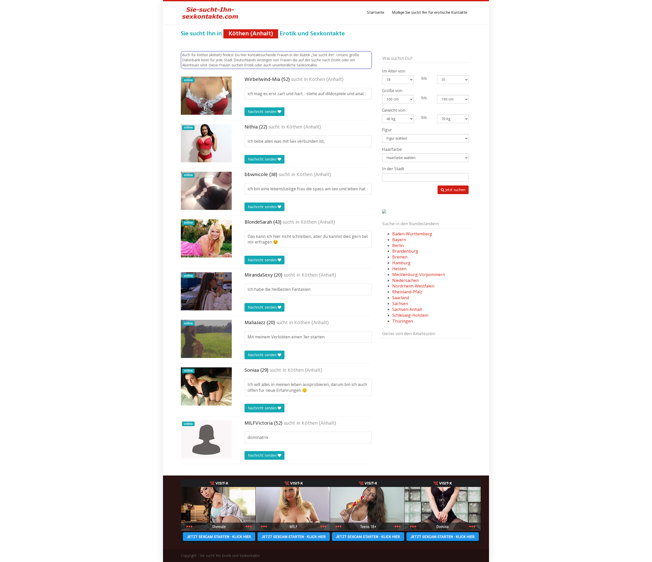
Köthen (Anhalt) (326, 80)
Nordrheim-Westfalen (413, 286)
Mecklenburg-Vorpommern (418, 274)
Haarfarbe (392, 149)
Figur (387, 130)
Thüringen (402, 321)
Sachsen (400, 303)
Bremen (400, 257)
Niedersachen (405, 280)
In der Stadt (393, 168)
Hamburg (401, 263)
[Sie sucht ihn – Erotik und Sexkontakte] (210, 12)
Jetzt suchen (454, 189)
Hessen (399, 268)
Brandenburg (405, 251)
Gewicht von (393, 110)
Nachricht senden (263, 111)
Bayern (399, 239)
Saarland (400, 297)
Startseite (375, 12)
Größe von (392, 90)
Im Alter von (393, 71)
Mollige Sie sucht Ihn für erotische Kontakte (429, 12)
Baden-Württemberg (412, 234)
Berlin (398, 245)
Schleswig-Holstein (410, 315)
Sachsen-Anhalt (407, 309)
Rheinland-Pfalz (407, 292)
